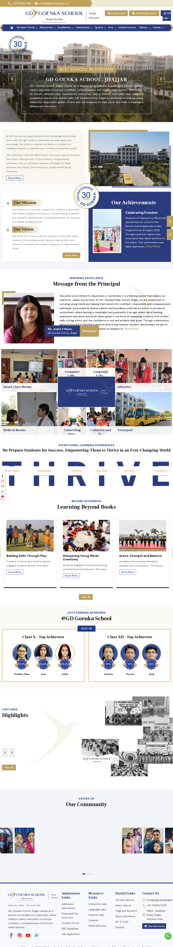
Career (157, 27)
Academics (64, 27)
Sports (99, 27)
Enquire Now (118, 13)
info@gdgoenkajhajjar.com (54, 3)
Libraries (93, 920)
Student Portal (26, 27)
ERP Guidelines (70, 928)
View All (86, 597)
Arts (110, 27)
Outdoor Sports (124, 900)
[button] (79, 874)
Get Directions (156, 926)
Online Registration (146, 13)
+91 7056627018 (156, 905)
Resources (46, 27)
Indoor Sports (123, 905)
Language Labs (97, 909)
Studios (119, 927)
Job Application (71, 934)
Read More (153, 246)
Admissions (83, 27)
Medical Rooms (97, 926)
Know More (14, 178)
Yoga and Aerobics (126, 911)
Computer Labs (98, 904)
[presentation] (12, 78)
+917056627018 (22, 3)
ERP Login (167, 15)
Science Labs (96, 915)
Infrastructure (127, 27)
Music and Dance (125, 916)
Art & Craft (122, 921)
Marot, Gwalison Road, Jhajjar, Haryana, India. (156, 915)
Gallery (143, 27)
